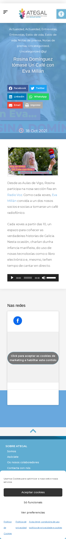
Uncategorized (38, 46)
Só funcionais (33, 502)
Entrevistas (48, 29)
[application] (33, 277)
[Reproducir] (12, 278)
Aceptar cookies (33, 492)
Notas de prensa (29, 40)
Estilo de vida (35, 34)
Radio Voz (14, 195)
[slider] (52, 277)
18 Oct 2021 (36, 130)
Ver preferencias (33, 512)
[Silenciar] (43, 278)
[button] (61, 14)
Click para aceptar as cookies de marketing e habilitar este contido (33, 358)
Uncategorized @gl (33, 51)
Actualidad (16, 29)
